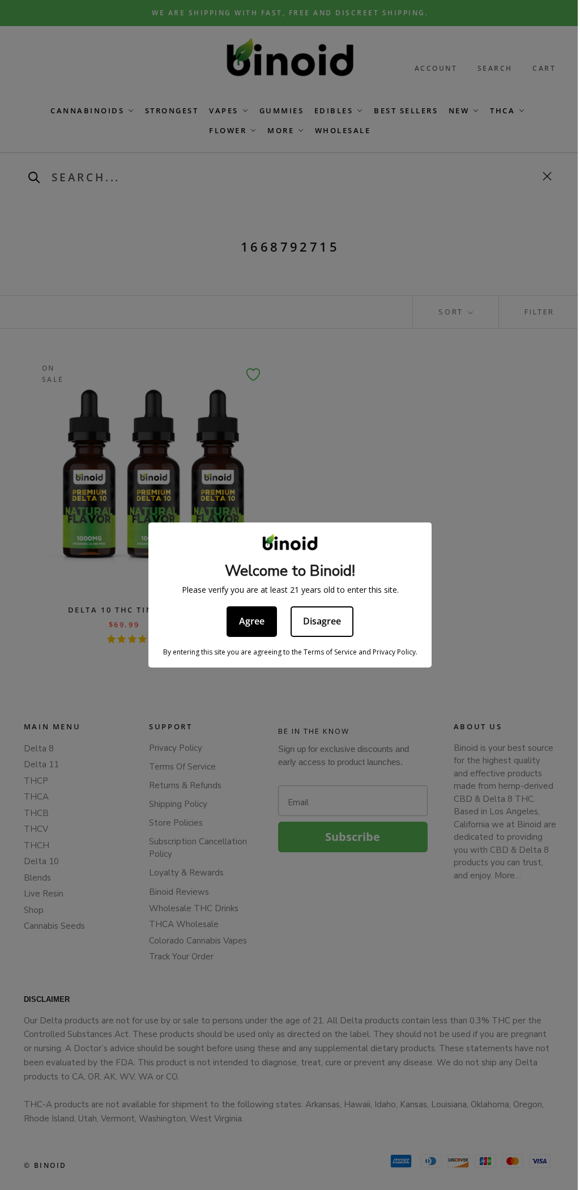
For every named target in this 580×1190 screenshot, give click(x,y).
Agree (252, 621)
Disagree (322, 621)
